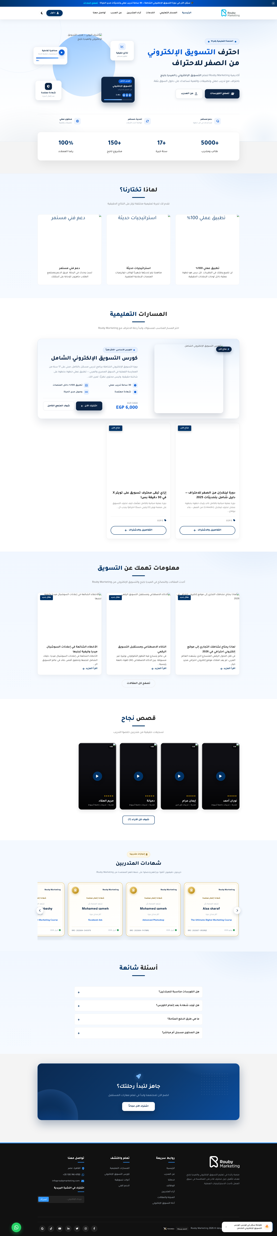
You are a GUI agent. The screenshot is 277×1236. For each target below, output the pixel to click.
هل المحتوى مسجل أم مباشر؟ (180, 1032)
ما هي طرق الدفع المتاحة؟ (183, 1019)
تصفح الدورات (90, 3)
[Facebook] (94, 1228)
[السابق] (237, 910)
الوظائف (170, 1186)
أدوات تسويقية (122, 1180)
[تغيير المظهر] (42, 13)
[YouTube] (59, 1228)
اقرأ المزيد (229, 668)
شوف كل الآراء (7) (138, 820)
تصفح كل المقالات (138, 683)
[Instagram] (85, 1228)
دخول (52, 13)
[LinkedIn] (68, 1228)
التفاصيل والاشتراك (209, 530)
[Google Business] (42, 1228)
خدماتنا (171, 1180)
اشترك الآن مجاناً (138, 1106)
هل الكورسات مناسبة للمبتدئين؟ (179, 992)
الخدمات (150, 13)
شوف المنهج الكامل (58, 406)
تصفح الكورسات (219, 93)
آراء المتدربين (134, 13)
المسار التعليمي (168, 13)
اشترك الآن (91, 406)
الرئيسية (186, 13)
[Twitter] (77, 1228)
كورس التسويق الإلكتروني (117, 1174)
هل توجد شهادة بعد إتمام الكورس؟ (177, 1005)
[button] (220, 776)
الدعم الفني (124, 1186)
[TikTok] (51, 1228)
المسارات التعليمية (120, 1168)
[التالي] (40, 910)
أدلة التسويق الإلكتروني (163, 1203)
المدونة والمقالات (166, 1197)
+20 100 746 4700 (71, 1175)
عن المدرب (116, 13)
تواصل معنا (99, 13)
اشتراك (43, 1199)
